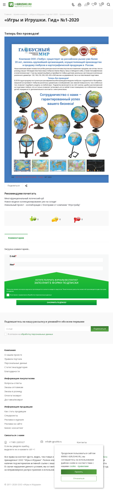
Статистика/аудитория (15, 367)
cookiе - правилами (79, 466)
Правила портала (13, 359)
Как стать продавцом (15, 411)
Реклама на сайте (13, 423)
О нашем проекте (13, 354)
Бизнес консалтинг (13, 428)
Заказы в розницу (13, 391)
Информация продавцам (18, 406)
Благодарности (12, 371)
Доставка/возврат (13, 399)
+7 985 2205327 (17, 442)
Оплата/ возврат (12, 395)
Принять (79, 471)
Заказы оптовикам (13, 387)
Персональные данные (15, 363)
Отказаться (78, 478)
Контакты (82, 442)
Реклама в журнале (14, 419)
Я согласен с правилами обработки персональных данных (31, 295)
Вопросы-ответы (13, 383)
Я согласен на (30, 334)
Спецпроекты (11, 415)
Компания (10, 350)
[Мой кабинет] (79, 4)
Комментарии (16, 237)
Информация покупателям (19, 378)
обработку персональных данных (37, 334)
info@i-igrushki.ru (53, 441)
